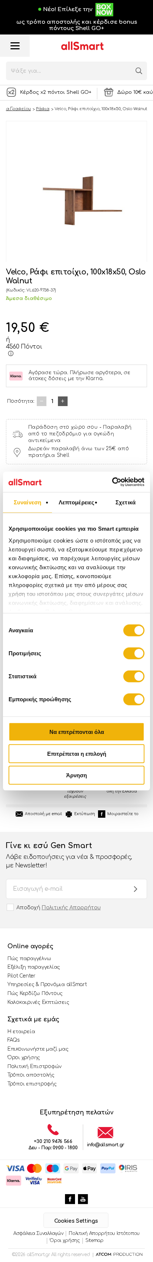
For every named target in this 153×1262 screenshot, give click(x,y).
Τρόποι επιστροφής (32, 1084)
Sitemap (94, 1240)
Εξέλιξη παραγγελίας (33, 967)
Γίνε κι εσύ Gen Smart (69, 855)
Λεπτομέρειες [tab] (76, 502)
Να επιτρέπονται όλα (76, 732)
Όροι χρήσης (23, 1057)
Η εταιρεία (21, 1031)
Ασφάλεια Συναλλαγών (38, 1233)
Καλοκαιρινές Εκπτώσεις (38, 1002)
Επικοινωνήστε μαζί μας (37, 1049)
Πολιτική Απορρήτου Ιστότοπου (104, 1233)
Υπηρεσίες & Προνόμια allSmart (47, 984)
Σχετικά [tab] (125, 502)
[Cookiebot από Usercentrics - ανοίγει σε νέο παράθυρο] (111, 482)
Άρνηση (76, 775)
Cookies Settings (76, 1221)
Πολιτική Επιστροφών (34, 1066)
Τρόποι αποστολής (31, 1075)
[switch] (133, 653)
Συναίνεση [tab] (27, 502)
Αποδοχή (58, 907)
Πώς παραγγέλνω (29, 958)
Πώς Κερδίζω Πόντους (35, 993)
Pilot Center (21, 976)
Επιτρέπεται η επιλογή (76, 753)
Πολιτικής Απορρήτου (71, 907)
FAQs (13, 1040)
